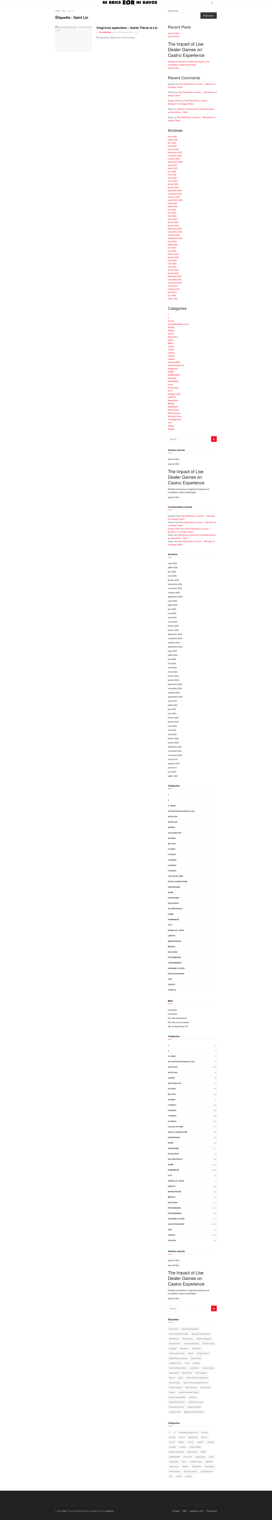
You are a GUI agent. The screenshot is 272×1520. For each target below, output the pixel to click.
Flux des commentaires (178, 1022)
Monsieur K (187, 1373)
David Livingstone (176, 365)
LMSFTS (172, 397)
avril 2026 (172, 145)
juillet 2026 (173, 139)
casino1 (171, 349)
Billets (170, 343)
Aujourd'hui (173, 336)
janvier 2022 (173, 273)
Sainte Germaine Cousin (189, 1392)
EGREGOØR (173, 375)
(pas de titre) (173, 33)
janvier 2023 (173, 257)
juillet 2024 (173, 206)
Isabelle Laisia (174, 394)
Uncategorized (174, 419)
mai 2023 (172, 250)
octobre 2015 (174, 289)
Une (170, 422)
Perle (181, 1377)
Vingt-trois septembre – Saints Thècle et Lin (126, 27)
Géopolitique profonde (178, 1358)
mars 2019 (173, 285)
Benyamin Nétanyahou (201, 1334)
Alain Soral (173, 1329)
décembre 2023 (175, 228)
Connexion (173, 1013)
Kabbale (196, 1363)
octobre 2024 (174, 196)
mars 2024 (173, 219)
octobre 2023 (174, 235)
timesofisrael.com (176, 1407)
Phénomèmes (174, 413)
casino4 (171, 359)
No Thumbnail (201, 1373)
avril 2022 (172, 266)
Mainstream (173, 400)
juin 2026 (172, 142)
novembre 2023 (175, 231)
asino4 (171, 333)
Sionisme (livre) (175, 416)
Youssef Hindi (174, 1412)
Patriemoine (105, 32)
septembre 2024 (175, 200)
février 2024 (173, 222)
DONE (171, 371)
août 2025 (172, 165)
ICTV (170, 390)
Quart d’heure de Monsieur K (196, 1382)
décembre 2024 (175, 190)
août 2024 (172, 203)
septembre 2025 (175, 161)
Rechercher (173, 10)
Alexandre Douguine (190, 1329)
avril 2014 (172, 292)
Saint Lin (70, 11)
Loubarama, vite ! (196, 1511)
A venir (171, 320)
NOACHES (173, 406)
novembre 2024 (175, 193)
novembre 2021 (175, 279)
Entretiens (184, 1348)
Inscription (172, 1009)
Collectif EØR (174, 362)
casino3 (171, 355)
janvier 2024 (173, 225)
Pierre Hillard (174, 1382)
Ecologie (172, 1348)
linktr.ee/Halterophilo (177, 1368)
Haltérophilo (173, 381)
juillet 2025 (173, 168)
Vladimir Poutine (194, 1407)
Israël (187, 1363)
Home (57, 11)
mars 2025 (173, 181)
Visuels (171, 429)
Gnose (191, 1353)
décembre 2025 (175, 152)
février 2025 (173, 184)
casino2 (171, 352)
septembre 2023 (175, 238)
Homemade (173, 387)
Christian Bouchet (204, 1338)
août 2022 (172, 260)
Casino (171, 346)
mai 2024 (172, 212)
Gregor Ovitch (174, 100)
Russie (172, 1392)
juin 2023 (172, 247)
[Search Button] (209, 2)
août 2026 (172, 136)
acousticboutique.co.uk (178, 324)
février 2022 (173, 269)
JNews (64, 1511)
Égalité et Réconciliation (194, 1412)
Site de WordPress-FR (178, 1026)
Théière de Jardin (195, 1402)
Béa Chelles (188, 1338)
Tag (63, 11)
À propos (176, 1511)
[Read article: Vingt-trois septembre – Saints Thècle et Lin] (73, 39)
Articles (171, 327)
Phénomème (211, 1511)
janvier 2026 (173, 149)
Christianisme (174, 1343)
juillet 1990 (173, 298)
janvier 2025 (173, 187)
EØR (184, 1511)
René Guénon (191, 1387)
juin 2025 (172, 171)
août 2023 (172, 241)
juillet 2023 (173, 244)
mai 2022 (172, 263)
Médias (171, 403)
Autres (171, 339)
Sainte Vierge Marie (177, 1397)
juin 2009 (172, 295)
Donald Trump (208, 1343)
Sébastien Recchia (177, 1402)
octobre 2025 (174, 158)
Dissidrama (173, 368)
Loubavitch (194, 1368)
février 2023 (173, 254)
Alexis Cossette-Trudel (178, 1334)
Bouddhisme (174, 1338)
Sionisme (192, 1397)
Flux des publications (177, 1018)
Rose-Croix (205, 1387)
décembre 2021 (175, 276)
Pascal (172, 1377)
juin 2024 (172, 209)
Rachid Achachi (175, 1387)
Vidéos (171, 425)
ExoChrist (172, 378)
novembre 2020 (175, 282)
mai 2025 (172, 174)
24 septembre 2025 (123, 32)
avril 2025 (172, 177)
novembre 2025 (175, 155)
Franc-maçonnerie (176, 1353)
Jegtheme (110, 1511)
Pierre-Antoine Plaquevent (197, 1377)
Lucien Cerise (208, 1368)
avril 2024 (172, 215)
